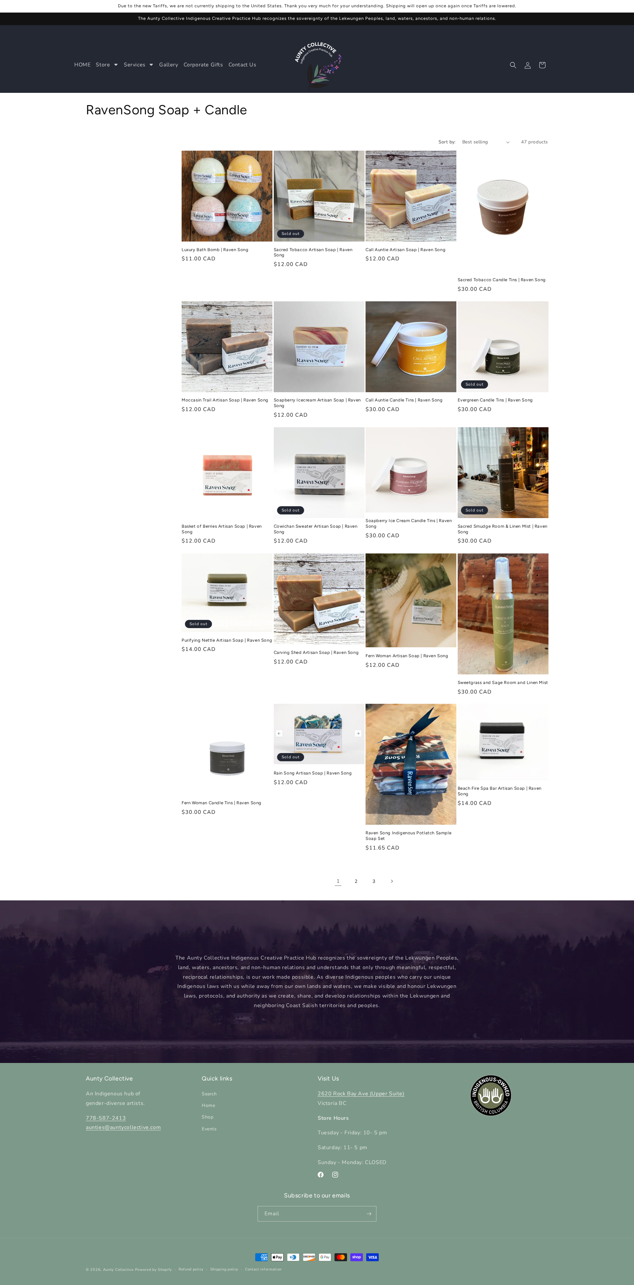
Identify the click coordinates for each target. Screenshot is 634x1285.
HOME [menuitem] (82, 64)
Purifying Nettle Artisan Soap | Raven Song (227, 639)
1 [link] (338, 881)
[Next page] (391, 881)
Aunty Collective (118, 1269)
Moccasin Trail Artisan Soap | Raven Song (225, 400)
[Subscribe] (369, 1214)
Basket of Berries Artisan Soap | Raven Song (222, 529)
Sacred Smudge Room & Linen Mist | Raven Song (502, 529)
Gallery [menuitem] (168, 64)
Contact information (263, 1269)
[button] (513, 65)
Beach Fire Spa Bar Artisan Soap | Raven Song (500, 791)
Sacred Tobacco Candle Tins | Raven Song (502, 279)
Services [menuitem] (135, 64)
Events (209, 1129)
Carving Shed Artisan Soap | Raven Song (316, 652)
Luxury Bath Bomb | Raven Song (215, 249)
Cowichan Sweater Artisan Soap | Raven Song (316, 529)
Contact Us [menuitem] (243, 64)
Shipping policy (224, 1269)
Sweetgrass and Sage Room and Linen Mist (503, 682)
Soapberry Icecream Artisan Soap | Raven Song (317, 403)
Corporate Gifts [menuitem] (203, 64)
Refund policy (191, 1269)
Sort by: (447, 142)
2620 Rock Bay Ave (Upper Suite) (361, 1093)
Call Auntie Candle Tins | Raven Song (404, 400)
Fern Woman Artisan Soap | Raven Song (407, 655)
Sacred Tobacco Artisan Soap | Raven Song (313, 252)
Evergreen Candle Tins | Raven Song (495, 400)
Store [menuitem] (103, 64)
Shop (207, 1117)
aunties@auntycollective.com (123, 1127)
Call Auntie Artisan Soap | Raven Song (405, 249)
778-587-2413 (106, 1118)
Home (208, 1105)
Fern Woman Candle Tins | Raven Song (222, 802)
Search (209, 1094)
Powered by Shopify (153, 1269)
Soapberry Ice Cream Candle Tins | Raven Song (409, 523)
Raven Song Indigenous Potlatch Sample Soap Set (408, 835)
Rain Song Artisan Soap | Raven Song (313, 773)
